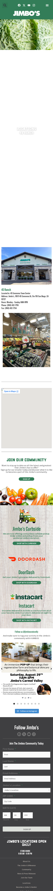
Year (27, 820)
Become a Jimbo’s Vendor (26, 887)
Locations (26, 883)
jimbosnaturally (26, 646)
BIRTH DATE (9, 808)
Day (16, 820)
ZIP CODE (9, 796)
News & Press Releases (26, 873)
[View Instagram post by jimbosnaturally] (49, 691)
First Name (9, 749)
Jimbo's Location (12, 785)
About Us (26, 861)
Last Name (9, 761)
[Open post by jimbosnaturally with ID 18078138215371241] (26, 669)
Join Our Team (26, 878)
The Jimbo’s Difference (26, 865)
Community (26, 869)
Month (6, 820)
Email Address (11, 773)
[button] (5, 5)
